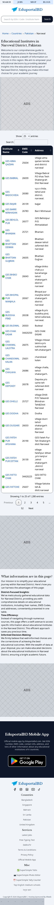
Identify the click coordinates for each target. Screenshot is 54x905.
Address (39, 150)
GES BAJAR (10, 203)
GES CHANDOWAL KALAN (12, 358)
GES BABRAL (11, 178)
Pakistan (27, 819)
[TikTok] (39, 789)
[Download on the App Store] (27, 761)
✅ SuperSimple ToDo (27, 870)
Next (31, 508)
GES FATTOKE (12, 486)
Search (6, 2)
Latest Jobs (27, 835)
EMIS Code (25, 150)
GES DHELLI (11, 401)
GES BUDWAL (12, 325)
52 (22, 508)
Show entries (27, 136)
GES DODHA (11, 413)
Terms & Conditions (27, 850)
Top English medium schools (27, 885)
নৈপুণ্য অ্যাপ (27, 890)
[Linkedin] (27, 789)
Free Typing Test (27, 840)
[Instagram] (21, 789)
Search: (10, 142)
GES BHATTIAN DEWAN (10, 244)
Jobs (20, 2)
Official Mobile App (27, 859)
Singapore (27, 805)
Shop (33, 2)
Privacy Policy (27, 854)
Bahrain (27, 809)
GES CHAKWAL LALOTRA (10, 345)
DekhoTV (27, 845)
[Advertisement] (22, 901)
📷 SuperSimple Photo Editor (27, 875)
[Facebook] (14, 789)
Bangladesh (27, 800)
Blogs (46, 2)
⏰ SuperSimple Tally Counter (27, 880)
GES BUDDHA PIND (10, 315)
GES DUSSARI (12, 425)
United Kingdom (27, 824)
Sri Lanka (27, 814)
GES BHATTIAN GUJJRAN (10, 257)
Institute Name (7, 150)
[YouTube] (33, 789)
